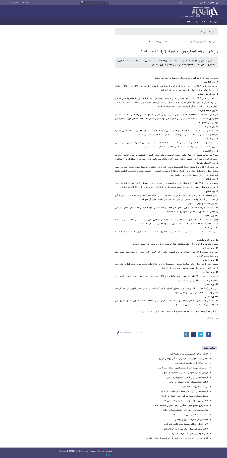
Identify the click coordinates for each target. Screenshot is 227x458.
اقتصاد (196, 22)
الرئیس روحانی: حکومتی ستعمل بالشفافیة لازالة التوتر (185, 372)
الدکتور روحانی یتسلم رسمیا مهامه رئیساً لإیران (188, 354)
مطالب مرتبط (210, 348)
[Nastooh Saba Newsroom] (107, 455)
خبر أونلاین (200, 12)
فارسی (202, 2)
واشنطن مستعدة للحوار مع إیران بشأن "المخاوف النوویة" (184, 396)
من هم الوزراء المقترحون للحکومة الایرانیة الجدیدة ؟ (179, 51)
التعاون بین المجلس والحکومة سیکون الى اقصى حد (186, 400)
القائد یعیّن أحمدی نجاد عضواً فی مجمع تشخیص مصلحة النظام (181, 405)
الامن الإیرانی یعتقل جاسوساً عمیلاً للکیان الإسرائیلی (186, 424)
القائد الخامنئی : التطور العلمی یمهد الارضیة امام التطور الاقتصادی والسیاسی (176, 438)
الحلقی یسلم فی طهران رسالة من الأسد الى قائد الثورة (185, 429)
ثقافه (188, 22)
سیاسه (204, 22)
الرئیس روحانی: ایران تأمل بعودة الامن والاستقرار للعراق (184, 391)
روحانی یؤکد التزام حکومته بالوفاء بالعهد (191, 363)
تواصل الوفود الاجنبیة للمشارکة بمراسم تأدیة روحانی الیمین (183, 358)
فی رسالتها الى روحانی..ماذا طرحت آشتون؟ (190, 433)
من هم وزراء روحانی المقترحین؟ (194, 386)
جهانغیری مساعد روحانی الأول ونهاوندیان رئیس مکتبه (185, 410)
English (211, 2)
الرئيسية (213, 22)
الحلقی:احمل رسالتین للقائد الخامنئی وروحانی (189, 382)
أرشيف (179, 2)
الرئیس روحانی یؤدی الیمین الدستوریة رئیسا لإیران (187, 377)
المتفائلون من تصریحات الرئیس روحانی (191, 419)
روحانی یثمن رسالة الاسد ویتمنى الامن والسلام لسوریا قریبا (183, 368)
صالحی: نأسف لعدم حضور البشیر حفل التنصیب (188, 415)
